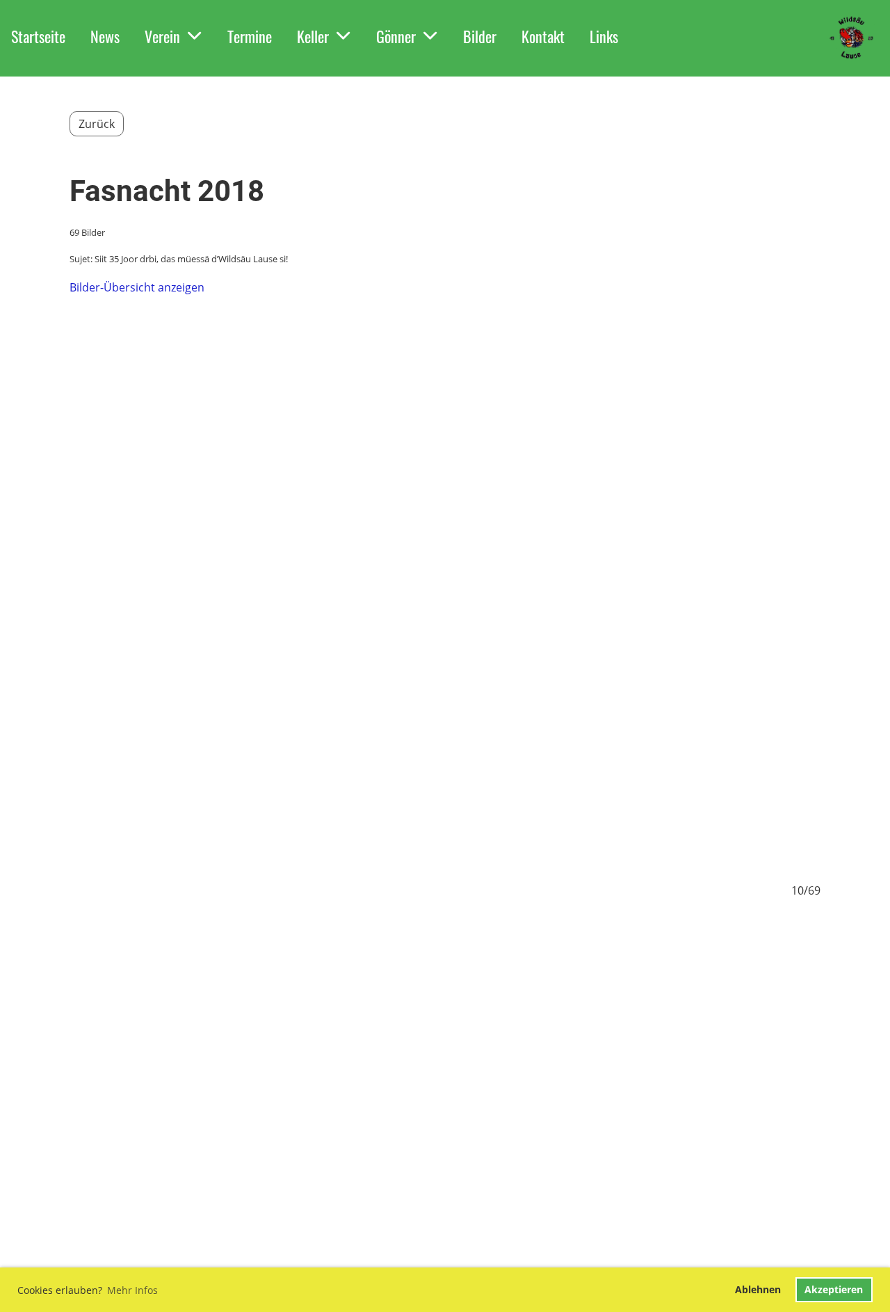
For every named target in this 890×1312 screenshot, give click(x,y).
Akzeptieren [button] (833, 1289)
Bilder (479, 36)
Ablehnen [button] (758, 1289)
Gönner (396, 36)
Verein (162, 36)
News (105, 36)
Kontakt (543, 36)
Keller (313, 36)
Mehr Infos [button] (132, 1290)
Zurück (97, 123)
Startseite (38, 36)
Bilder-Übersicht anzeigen (137, 287)
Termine (249, 36)
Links (604, 36)
